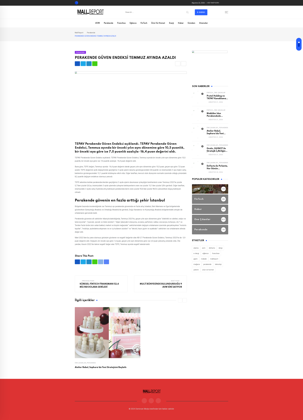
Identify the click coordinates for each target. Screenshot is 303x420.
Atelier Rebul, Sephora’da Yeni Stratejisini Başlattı (100, 367)
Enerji (171, 23)
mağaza (197, 264)
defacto (212, 248)
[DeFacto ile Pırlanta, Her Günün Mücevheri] (198, 167)
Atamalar (203, 23)
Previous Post (88, 281)
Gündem (191, 23)
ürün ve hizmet (208, 270)
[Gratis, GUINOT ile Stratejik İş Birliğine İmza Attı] (198, 150)
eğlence (206, 253)
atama (196, 248)
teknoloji (218, 264)
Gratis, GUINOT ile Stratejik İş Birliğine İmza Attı (217, 151)
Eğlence (133, 23)
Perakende (108, 23)
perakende (207, 264)
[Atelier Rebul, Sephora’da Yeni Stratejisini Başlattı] (198, 132)
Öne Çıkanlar (80, 363)
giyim (196, 259)
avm (203, 248)
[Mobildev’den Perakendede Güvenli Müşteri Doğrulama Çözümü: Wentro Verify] (198, 115)
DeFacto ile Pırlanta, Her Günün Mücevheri (217, 168)
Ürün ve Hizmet (158, 23)
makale (204, 259)
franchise (215, 253)
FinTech (143, 23)
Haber (181, 23)
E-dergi (201, 12)
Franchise (121, 23)
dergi (220, 248)
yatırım (196, 270)
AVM (97, 23)
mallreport (214, 259)
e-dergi (196, 253)
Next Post (175, 281)
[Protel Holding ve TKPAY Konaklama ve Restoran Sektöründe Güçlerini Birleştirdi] (198, 97)
